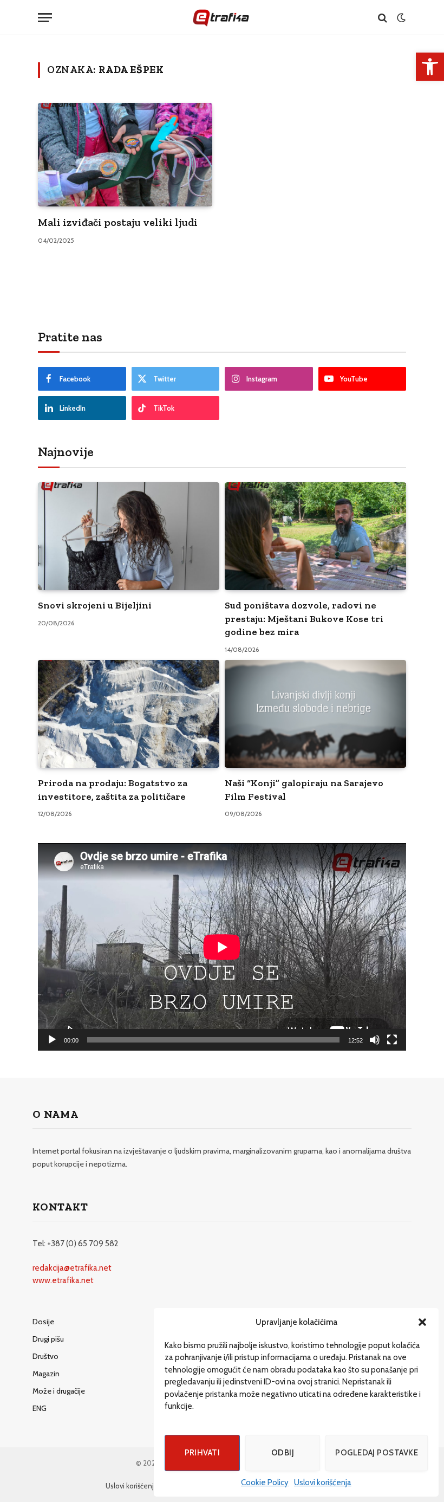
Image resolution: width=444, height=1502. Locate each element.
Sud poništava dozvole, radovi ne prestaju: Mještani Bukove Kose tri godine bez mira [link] (304, 618)
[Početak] (52, 1039)
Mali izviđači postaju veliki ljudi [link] (118, 222)
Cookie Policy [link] (265, 1482)
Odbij (282, 1453)
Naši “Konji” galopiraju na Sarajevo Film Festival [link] (304, 789)
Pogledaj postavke (376, 1453)
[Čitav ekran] (392, 1039)
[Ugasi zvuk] (374, 1039)
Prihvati (202, 1453)
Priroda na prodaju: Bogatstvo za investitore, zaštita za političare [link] (112, 789)
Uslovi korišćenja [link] (322, 1482)
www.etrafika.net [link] (63, 1280)
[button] (422, 1322)
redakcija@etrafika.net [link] (72, 1268)
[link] (430, 67)
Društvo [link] (45, 1356)
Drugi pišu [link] (48, 1339)
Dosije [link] (43, 1321)
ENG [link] (39, 1408)
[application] (222, 947)
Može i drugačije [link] (58, 1391)
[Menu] (45, 17)
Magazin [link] (46, 1373)
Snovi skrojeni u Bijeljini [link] (95, 605)
